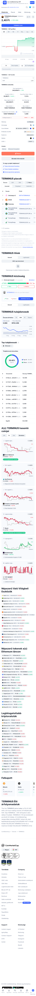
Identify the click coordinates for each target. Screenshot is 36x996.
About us (21, 874)
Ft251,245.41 (13, 741)
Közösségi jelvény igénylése (12, 172)
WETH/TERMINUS (24, 195)
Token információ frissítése (12, 166)
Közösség (21, 932)
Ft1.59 (13, 693)
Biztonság (21, 899)
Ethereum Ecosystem (13, 149)
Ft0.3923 (12, 682)
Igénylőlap (4, 932)
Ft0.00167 (13, 660)
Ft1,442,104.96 (15, 663)
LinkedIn (20, 948)
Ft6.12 (14, 725)
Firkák (3, 915)
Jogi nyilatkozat (23, 893)
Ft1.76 (13, 704)
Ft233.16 (11, 755)
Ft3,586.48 (14, 747)
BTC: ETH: (13, 7)
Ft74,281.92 (13, 763)
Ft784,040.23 (14, 655)
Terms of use (22, 877)
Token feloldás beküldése (11, 169)
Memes (4, 149)
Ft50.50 (12, 750)
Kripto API (4, 893)
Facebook (21, 942)
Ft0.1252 (13, 707)
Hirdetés (4, 877)
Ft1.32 (11, 680)
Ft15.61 (12, 720)
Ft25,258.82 (14, 736)
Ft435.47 (12, 728)
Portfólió (3, 909)
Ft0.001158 (13, 769)
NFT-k (3, 905)
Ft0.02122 (14, 699)
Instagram (21, 938)
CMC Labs (4, 880)
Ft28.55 (10, 739)
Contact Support (6, 935)
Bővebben (32, 280)
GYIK (3, 938)
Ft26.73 (13, 758)
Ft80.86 (14, 669)
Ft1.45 (13, 771)
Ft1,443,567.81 (15, 666)
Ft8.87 (11, 766)
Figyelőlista (4, 912)
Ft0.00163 (13, 761)
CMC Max (4, 883)
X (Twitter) (21, 929)
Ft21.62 (15, 685)
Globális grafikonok (7, 902)
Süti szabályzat (22, 886)
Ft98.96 (18, 674)
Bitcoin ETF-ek (5, 890)
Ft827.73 (16, 744)
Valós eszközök (6, 899)
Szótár (3, 942)
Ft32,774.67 (13, 731)
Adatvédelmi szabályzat (25, 880)
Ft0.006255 (14, 690)
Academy (4, 874)
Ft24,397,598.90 (14, 722)
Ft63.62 (12, 752)
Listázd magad (6, 929)
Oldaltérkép (5, 918)
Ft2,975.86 (15, 658)
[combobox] (18, 69)
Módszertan (21, 896)
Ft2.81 (12, 677)
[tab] (22, 65)
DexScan (4, 896)
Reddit (20, 945)
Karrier (20, 902)
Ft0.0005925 (18, 671)
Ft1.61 (11, 688)
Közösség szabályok (24, 890)
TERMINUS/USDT (24, 199)
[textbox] (20, 293)
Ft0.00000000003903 (17, 696)
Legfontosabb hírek (7, 886)
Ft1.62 (12, 701)
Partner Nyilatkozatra (28, 247)
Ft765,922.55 (14, 733)
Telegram (21, 935)
